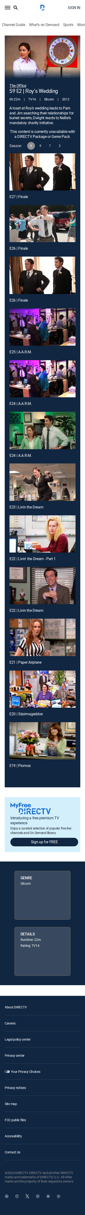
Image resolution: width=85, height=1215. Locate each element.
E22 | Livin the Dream (26, 610)
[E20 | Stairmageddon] (42, 689)
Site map (11, 1104)
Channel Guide (13, 24)
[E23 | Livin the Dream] (42, 482)
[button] (7, 7)
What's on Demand (44, 24)
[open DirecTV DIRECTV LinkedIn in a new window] (6, 1196)
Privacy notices (15, 1087)
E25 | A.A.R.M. (20, 351)
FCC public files (15, 1120)
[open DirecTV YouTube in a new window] (48, 1196)
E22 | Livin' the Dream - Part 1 (32, 558)
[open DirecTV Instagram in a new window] (38, 1196)
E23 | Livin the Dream (26, 507)
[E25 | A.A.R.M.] (42, 327)
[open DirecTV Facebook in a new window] (17, 1196)
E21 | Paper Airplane (25, 662)
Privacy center (15, 1055)
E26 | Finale (18, 248)
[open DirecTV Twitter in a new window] (27, 1196)
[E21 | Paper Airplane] (42, 637)
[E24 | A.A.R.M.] (42, 379)
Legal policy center (18, 1039)
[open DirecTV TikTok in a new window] (58, 1196)
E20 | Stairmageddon (26, 713)
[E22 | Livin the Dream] (42, 585)
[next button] (59, 146)
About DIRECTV (16, 1007)
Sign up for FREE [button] (44, 841)
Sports (68, 24)
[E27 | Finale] (42, 172)
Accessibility (13, 1136)
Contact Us (12, 1152)
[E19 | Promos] (42, 741)
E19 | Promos (20, 765)
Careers (10, 1023)
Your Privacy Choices (25, 1071)
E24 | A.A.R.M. (20, 403)
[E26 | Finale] (42, 223)
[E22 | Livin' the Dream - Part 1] (42, 534)
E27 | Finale (18, 196)
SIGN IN (74, 7)
